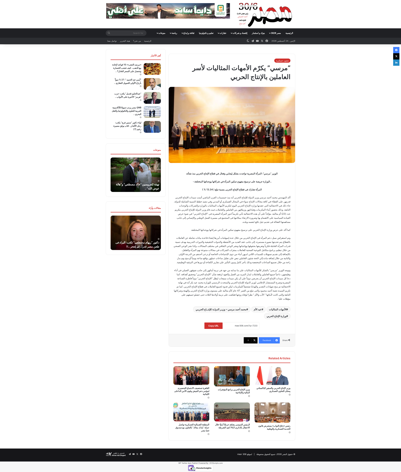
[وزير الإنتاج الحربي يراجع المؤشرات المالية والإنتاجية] (232, 376)
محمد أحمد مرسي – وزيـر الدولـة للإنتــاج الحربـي (221, 309)
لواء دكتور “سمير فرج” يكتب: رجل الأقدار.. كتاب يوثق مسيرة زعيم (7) (127, 125)
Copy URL (213, 325)
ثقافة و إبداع (188, 33)
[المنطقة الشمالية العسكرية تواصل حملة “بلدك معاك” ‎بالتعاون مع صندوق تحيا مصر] (191, 411)
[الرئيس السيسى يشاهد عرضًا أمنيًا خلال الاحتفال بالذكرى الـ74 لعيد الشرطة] (232, 411)
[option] (135, 174)
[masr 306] (265, 14)
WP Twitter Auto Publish (188, 463)
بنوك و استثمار (258, 33)
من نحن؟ (137, 41)
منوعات (162, 33)
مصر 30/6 (276, 33)
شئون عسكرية (282, 60)
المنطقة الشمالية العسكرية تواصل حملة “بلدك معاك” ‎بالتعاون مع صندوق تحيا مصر (192, 427)
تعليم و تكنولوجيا (206, 33)
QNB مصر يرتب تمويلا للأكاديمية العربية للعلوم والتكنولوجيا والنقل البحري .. (126, 110)
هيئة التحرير (125, 41)
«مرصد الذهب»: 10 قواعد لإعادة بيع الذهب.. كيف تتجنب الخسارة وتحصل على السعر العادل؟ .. (126, 67)
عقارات (223, 33)
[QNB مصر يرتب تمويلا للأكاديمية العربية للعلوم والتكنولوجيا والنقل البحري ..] (152, 112)
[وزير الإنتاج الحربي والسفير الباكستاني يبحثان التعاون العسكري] (272, 375)
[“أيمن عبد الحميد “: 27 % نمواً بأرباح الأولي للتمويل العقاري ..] (152, 84)
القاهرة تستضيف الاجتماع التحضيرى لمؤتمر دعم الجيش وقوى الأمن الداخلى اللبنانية (191, 391)
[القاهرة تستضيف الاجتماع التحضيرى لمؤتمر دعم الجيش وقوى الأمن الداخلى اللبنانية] (191, 375)
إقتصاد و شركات (240, 33)
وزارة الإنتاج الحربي (276, 316)
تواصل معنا (112, 41)
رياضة (174, 33)
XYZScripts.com (216, 463)
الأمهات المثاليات (277, 309)
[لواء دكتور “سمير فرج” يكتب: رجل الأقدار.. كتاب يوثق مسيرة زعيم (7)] (152, 127)
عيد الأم (258, 309)
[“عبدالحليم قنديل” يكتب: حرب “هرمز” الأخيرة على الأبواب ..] (152, 98)
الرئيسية (289, 33)
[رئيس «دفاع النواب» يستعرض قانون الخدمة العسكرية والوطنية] (272, 412)
